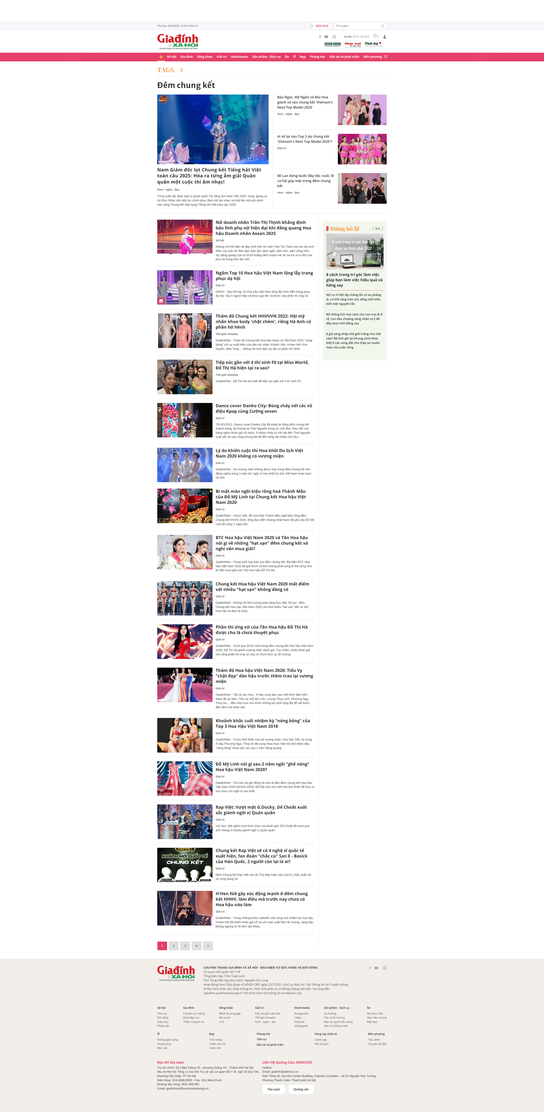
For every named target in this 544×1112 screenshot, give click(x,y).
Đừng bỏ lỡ (345, 228)
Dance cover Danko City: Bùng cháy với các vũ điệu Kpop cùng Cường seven (264, 408)
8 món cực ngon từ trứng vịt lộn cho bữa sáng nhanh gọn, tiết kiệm (352, 312)
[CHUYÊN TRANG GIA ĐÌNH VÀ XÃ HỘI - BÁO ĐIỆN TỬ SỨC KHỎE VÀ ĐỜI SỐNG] (177, 41)
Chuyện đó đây (377, 1044)
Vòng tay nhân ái (326, 1034)
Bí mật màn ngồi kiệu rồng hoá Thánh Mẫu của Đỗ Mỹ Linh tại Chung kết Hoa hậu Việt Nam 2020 (261, 497)
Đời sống (163, 1017)
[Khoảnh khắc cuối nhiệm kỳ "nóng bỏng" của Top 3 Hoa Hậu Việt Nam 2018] (184, 735)
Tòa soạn (274, 1089)
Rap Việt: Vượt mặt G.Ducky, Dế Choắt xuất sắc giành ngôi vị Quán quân (261, 809)
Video (298, 1017)
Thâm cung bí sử (193, 1021)
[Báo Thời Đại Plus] (373, 44)
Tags (166, 69)
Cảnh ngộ (321, 1039)
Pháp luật (163, 1025)
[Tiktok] (334, 37)
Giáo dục (162, 1021)
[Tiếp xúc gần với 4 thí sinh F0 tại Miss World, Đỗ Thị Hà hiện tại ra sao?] (184, 377)
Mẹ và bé (224, 1017)
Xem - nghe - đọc (168, 189)
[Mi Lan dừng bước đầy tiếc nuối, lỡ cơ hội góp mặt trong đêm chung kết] (362, 188)
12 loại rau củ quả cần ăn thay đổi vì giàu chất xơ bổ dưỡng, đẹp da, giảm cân (352, 329)
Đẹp (303, 57)
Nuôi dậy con (191, 1017)
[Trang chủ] (161, 57)
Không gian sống (167, 1039)
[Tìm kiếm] (382, 26)
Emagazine (301, 1013)
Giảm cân (215, 1048)
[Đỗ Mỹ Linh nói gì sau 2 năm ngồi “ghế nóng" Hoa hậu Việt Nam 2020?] (184, 778)
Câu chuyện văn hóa (267, 1013)
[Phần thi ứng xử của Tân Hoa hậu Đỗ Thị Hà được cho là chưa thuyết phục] (184, 641)
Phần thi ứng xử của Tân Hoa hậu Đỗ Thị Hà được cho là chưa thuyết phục (262, 629)
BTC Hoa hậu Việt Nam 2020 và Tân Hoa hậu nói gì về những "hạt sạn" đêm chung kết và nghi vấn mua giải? (262, 543)
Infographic (301, 1025)
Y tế (221, 1021)
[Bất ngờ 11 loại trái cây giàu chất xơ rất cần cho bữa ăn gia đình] (355, 252)
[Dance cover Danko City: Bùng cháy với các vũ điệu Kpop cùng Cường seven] (184, 420)
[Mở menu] (385, 56)
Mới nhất (322, 26)
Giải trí (222, 57)
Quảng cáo (301, 1089)
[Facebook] (320, 36)
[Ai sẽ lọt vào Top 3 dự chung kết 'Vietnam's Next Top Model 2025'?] (362, 149)
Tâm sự (261, 1039)
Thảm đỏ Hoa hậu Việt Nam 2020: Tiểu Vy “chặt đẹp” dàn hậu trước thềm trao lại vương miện (264, 676)
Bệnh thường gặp (230, 1013)
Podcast (300, 1021)
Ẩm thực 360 (375, 1013)
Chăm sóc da (217, 1044)
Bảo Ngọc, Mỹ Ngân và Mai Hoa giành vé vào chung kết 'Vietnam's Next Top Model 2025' (305, 102)
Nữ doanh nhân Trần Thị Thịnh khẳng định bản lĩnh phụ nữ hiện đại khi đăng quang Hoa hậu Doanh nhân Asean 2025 (263, 228)
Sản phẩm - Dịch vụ (266, 57)
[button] (373, 228)
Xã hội (171, 57)
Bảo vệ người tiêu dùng (338, 1021)
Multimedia (239, 57)
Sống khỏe (204, 57)
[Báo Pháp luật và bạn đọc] (353, 45)
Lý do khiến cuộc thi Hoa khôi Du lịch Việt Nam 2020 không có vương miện (259, 453)
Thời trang (215, 1039)
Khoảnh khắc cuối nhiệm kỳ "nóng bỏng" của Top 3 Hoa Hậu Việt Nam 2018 (263, 723)
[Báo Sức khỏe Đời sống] (332, 44)
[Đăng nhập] (384, 37)
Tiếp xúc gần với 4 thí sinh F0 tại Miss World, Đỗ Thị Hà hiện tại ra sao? (262, 365)
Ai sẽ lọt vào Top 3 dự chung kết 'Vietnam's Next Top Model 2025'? (304, 139)
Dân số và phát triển (344, 57)
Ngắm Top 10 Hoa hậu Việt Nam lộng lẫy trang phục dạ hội (264, 275)
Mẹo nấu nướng (377, 1017)
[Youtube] (326, 36)
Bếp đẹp (372, 1021)
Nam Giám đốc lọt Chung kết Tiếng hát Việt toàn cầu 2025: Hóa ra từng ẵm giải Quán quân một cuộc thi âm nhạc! (209, 176)
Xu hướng (330, 1013)
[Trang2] (208, 945)
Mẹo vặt (162, 1048)
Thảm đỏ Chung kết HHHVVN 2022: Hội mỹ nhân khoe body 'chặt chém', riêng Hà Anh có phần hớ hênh (263, 321)
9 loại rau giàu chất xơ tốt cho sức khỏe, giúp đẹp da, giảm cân (354, 297)
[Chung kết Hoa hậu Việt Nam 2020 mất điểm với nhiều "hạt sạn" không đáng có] (184, 598)
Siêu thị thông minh (335, 1025)
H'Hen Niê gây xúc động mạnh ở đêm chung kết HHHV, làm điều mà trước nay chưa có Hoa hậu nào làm (262, 899)
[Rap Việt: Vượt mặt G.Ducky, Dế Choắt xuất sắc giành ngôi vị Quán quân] (184, 821)
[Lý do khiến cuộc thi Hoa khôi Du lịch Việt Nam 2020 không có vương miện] (184, 465)
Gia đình (187, 57)
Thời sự (162, 1013)
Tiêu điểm (374, 1039)
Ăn (287, 57)
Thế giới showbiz (227, 334)
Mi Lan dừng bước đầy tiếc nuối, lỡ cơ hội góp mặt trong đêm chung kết (305, 180)
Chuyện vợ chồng (194, 1013)
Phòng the (317, 57)
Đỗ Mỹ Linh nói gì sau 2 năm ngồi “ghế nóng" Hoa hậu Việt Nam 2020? (262, 766)
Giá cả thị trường (334, 1017)
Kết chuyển (322, 1044)
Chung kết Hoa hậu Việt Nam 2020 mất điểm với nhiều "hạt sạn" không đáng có (262, 586)
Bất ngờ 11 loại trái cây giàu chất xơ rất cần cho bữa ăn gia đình (352, 280)
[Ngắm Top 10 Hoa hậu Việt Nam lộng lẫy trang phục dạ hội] (184, 287)
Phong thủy (164, 1044)
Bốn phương (373, 57)
